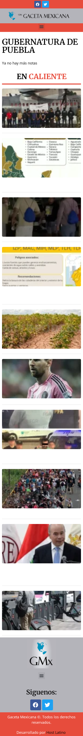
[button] (41, 26)
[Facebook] (37, 4)
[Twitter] (45, 4)
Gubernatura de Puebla (40, 46)
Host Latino (56, 732)
